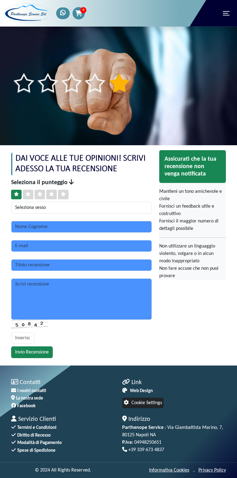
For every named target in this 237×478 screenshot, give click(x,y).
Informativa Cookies (169, 470)
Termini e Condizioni (36, 427)
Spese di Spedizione (36, 450)
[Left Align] (16, 194)
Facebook (26, 406)
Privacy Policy (212, 470)
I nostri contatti (31, 391)
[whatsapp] (63, 13)
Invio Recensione (32, 352)
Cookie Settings (146, 402)
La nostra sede (29, 398)
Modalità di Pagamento (39, 443)
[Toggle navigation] (226, 13)
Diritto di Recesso (34, 435)
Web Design (141, 391)
